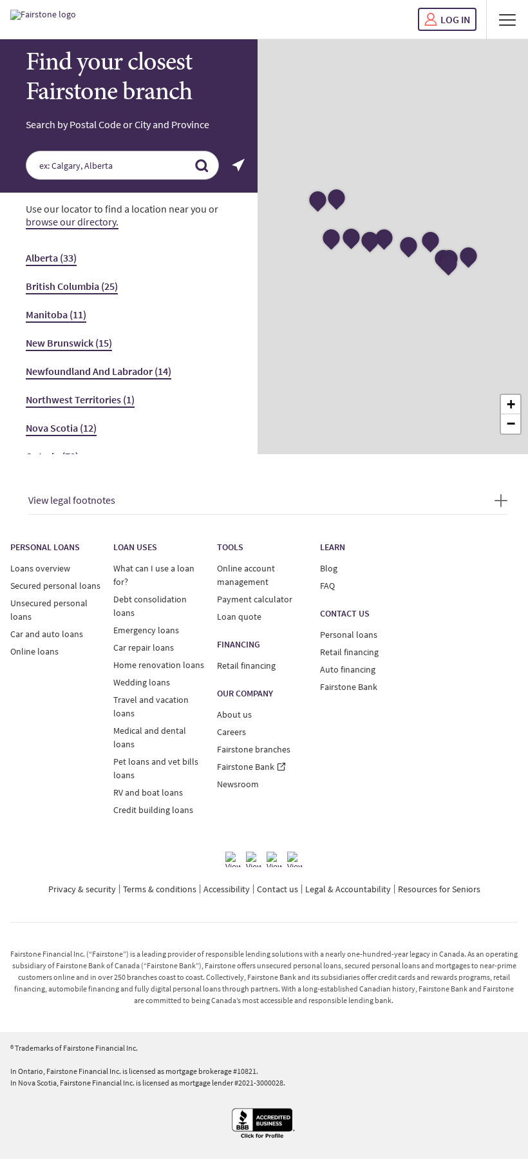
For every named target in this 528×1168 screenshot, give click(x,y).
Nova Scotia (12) (61, 427)
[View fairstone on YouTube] (295, 859)
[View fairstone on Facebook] (233, 859)
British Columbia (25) (72, 286)
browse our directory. (72, 221)
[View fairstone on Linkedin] (274, 859)
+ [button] (511, 404)
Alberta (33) (51, 257)
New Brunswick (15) (69, 342)
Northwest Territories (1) (80, 399)
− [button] (511, 424)
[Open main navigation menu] (507, 19)
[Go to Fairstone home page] (43, 19)
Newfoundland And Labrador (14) (98, 371)
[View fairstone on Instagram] (253, 859)
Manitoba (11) (56, 314)
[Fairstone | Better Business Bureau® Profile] (264, 1124)
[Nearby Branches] (238, 165)
